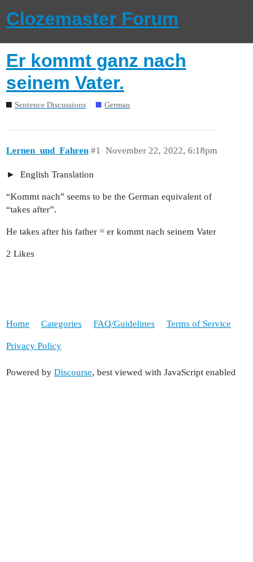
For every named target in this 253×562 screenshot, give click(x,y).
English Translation (56, 174)
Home (17, 324)
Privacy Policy (33, 346)
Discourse (73, 372)
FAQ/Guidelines (124, 324)
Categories (61, 324)
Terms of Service (198, 324)
